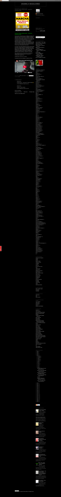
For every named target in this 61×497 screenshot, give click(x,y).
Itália (36, 176)
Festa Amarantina (38, 153)
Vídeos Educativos (38, 248)
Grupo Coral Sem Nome (39, 163)
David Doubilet (38, 318)
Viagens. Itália (38, 247)
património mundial (38, 201)
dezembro (39, 356)
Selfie (36, 235)
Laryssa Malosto (38, 301)
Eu (36, 146)
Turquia (37, 244)
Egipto (37, 136)
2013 (37, 394)
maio (38, 364)
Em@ (36, 267)
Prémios (37, 220)
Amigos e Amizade (38, 78)
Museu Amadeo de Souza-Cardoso (40, 335)
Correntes (37, 264)
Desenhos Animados (38, 122)
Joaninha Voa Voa (38, 178)
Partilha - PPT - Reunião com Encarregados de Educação (41, 463)
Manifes (37, 189)
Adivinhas (37, 73)
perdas (37, 204)
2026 (37, 351)
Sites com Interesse (38, 344)
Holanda (37, 166)
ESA (36, 138)
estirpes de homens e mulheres (40, 145)
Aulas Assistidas (38, 89)
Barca (36, 92)
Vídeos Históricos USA (39, 347)
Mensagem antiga (31, 91)
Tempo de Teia (38, 282)
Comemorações (38, 108)
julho (38, 362)
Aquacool (37, 83)
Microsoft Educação (38, 333)
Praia (36, 218)
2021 (37, 384)
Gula (36, 164)
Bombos (37, 95)
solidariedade (37, 237)
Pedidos (37, 203)
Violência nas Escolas (39, 250)
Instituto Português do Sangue (40, 331)
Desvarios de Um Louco (39, 266)
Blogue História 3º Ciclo (39, 44)
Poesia (37, 208)
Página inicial (25, 91)
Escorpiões (37, 139)
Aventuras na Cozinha (39, 91)
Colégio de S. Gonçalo (39, 107)
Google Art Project (38, 324)
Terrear (37, 283)
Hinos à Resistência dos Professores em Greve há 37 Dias (42, 455)
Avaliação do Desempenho (39, 90)
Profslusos (37, 278)
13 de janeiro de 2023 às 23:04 (23, 88)
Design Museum (38, 319)
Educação (37, 135)
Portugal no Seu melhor (39, 216)
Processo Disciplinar (38, 221)
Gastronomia (37, 161)
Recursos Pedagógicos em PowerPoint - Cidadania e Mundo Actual (40, 50)
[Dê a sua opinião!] (30, 75)
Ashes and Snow (38, 311)
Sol (36, 345)
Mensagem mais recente (18, 91)
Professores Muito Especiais (40, 222)
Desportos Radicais (38, 125)
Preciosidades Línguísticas (39, 219)
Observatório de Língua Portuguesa (41, 336)
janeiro (39, 367)
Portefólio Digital (38, 52)
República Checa (38, 230)
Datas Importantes (38, 317)
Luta (19, 76)
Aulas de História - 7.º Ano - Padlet (40, 42)
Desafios (37, 120)
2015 (37, 391)
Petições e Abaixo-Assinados (40, 206)
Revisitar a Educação (39, 279)
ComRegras (37, 263)
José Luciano (37, 302)
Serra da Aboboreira (38, 236)
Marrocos (37, 190)
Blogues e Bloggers (38, 94)
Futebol (37, 160)
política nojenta (38, 210)
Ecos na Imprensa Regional (39, 134)
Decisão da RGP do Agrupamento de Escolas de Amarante (42, 439)
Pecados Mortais (38, 202)
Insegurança (37, 173)
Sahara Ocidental (38, 234)
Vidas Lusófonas (38, 346)
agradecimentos (38, 74)
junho (38, 363)
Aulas (36, 88)
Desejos (37, 121)
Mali (36, 188)
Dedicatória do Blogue (39, 117)
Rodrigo (37, 232)
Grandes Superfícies (38, 162)
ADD (36, 72)
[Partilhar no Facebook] (32, 75)
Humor (37, 167)
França (37, 159)
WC (36, 252)
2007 (37, 401)
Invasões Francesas (38, 174)
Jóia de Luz (37, 180)
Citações (37, 106)
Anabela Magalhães (30, 4)
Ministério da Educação (39, 334)
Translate (42, 38)
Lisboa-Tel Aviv (38, 269)
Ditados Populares (38, 131)
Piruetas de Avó (38, 276)
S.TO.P (37, 233)
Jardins (37, 177)
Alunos (37, 75)
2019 (37, 386)
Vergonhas (37, 245)
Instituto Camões (38, 330)
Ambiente (37, 77)
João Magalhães (38, 179)
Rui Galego (37, 280)
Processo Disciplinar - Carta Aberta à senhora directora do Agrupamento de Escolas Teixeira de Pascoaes (42, 473)
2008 (37, 400)
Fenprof (37, 323)
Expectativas (37, 149)
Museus (37, 195)
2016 (37, 390)
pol (36, 209)
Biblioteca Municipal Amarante (40, 313)
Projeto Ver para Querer (39, 224)
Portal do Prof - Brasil (39, 337)
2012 (37, 395)
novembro (39, 357)
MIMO (36, 192)
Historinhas (37, 165)
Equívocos (37, 137)
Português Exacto (38, 338)
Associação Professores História (40, 312)
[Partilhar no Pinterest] (33, 75)
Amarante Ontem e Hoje (39, 76)
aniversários (37, 82)
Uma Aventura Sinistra (39, 284)
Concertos (37, 109)
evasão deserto (38, 147)
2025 (37, 352)
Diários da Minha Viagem (39, 288)
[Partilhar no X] (31, 75)
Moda (36, 193)
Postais (37, 217)
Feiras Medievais (38, 152)
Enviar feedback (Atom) (21, 93)
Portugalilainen (38, 277)
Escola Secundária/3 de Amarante (40, 322)
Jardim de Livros (38, 268)
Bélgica (37, 93)
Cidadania (37, 104)
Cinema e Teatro (38, 105)
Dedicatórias (37, 118)
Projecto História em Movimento (40, 223)
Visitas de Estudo (38, 251)
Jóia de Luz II (38, 181)
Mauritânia (37, 191)
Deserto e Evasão (38, 123)
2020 (37, 385)
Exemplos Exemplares (39, 148)
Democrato (37, 265)
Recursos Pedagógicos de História (40, 57)
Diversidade (37, 132)
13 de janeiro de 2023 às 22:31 (23, 83)
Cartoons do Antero (38, 262)
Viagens (37, 246)
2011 (37, 396)
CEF (36, 102)
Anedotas (37, 81)
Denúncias (37, 119)
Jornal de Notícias (38, 332)
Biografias (37, 314)
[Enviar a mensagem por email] (29, 75)
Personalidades (38, 205)
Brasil (36, 96)
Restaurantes (37, 231)
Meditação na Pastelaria (39, 270)
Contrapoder (37, 110)
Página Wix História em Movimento (40, 43)
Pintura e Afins (38, 207)
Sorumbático (37, 281)
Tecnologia (37, 238)
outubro (39, 358)
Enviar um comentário (18, 90)
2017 (37, 389)
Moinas (37, 194)
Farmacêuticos (38, 151)
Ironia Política (38, 175)
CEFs (36, 103)
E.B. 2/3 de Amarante (39, 133)
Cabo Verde (37, 97)
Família (37, 150)
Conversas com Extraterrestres (40, 111)
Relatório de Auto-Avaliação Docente (40, 417)
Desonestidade (38, 124)
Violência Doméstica (38, 249)
